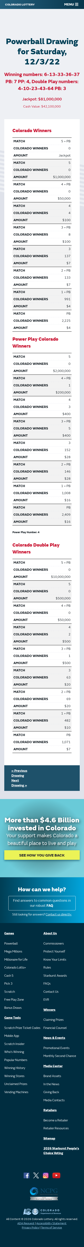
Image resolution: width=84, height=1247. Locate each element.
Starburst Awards (55, 976)
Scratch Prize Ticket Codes (22, 1028)
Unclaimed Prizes (15, 1084)
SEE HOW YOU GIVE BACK (42, 855)
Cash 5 (8, 976)
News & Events (54, 1038)
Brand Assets (52, 1076)
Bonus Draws (13, 1008)
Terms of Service (51, 1227)
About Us (50, 933)
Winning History (14, 1068)
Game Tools (12, 1018)
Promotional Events (56, 1048)
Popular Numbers (15, 1060)
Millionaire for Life (16, 960)
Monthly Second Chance (59, 1056)
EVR (46, 1000)
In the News (51, 1084)
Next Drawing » (19, 782)
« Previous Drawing (19, 773)
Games (9, 933)
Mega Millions (13, 951)
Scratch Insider (14, 1044)
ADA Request (25, 1223)
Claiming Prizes (53, 1020)
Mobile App (11, 1036)
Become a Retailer (55, 1120)
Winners (49, 1010)
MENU (69, 4)
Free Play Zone (14, 1000)
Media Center (53, 1066)
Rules (47, 968)
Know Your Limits (54, 960)
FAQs (47, 984)
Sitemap (49, 1138)
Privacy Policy (30, 1227)
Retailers (50, 1110)
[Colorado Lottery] (20, 4)
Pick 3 (8, 984)
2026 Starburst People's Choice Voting (61, 1151)
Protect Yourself (54, 951)
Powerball (11, 944)
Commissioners (53, 944)
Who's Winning (14, 1052)
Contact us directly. (59, 914)
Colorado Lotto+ (15, 968)
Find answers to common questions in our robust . (42, 903)
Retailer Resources (56, 1128)
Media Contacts (54, 1100)
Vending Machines (16, 1092)
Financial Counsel (55, 1028)
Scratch (9, 992)
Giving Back (51, 1092)
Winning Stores (14, 1076)
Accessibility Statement (51, 1223)
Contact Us (51, 992)
